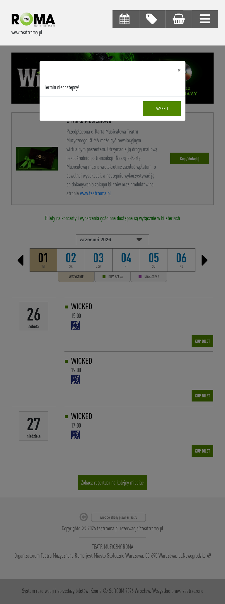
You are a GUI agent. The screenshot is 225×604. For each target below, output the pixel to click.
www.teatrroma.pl (26, 32)
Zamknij (162, 108)
